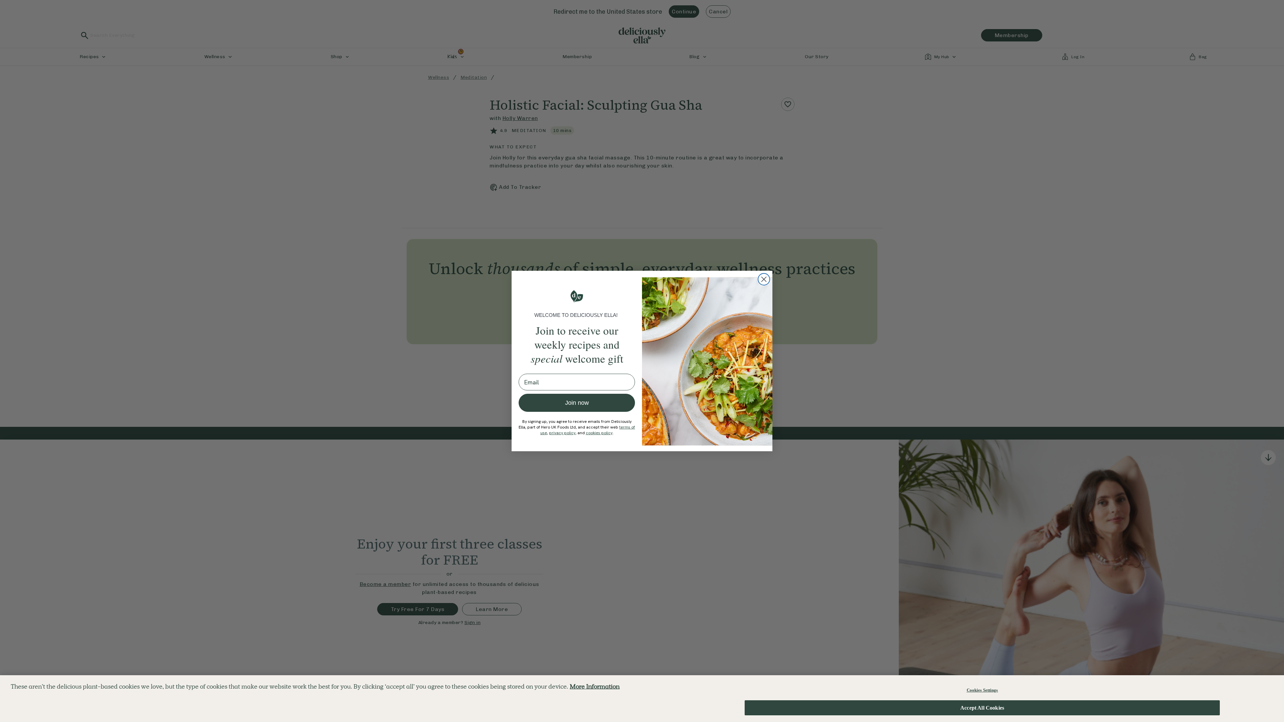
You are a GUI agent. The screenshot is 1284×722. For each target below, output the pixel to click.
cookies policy (599, 433)
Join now (577, 402)
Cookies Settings (982, 690)
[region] (642, 698)
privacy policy (562, 433)
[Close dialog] (764, 279)
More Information (595, 686)
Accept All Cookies (982, 708)
